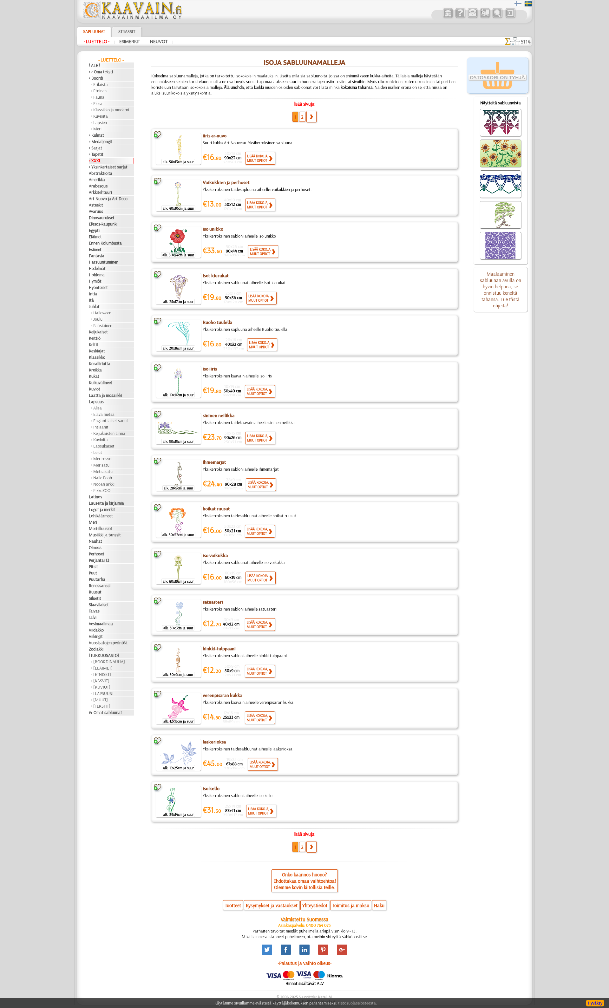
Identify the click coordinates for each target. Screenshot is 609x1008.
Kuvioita (100, 116)
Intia (93, 294)
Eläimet (95, 236)
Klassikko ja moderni (111, 110)
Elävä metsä (104, 414)
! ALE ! (94, 65)
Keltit (93, 344)
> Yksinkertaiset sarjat (108, 167)
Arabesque (98, 186)
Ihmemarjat (214, 462)
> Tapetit (96, 154)
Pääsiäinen (102, 325)
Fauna (98, 97)
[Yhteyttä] (472, 17)
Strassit (126, 31)
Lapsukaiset (104, 446)
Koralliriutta (99, 363)
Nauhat (95, 541)
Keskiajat (97, 351)
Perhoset (96, 554)
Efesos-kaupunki (103, 224)
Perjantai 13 (99, 560)
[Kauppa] (448, 17)
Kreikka (95, 370)
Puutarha (97, 579)
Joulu (97, 319)
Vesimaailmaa (101, 623)
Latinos (95, 497)
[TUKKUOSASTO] (104, 655)
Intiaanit (100, 427)
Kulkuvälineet (100, 382)
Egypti (94, 230)
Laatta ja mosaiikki (105, 395)
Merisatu (101, 465)
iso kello (211, 788)
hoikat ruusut (216, 508)
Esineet (95, 249)
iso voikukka (215, 555)
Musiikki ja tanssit (105, 535)
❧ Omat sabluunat (105, 712)
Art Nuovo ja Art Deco (108, 198)
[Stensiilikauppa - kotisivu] (132, 17)
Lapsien (100, 122)
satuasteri (213, 602)
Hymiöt (95, 281)
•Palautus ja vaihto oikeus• (305, 963)
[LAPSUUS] (103, 693)
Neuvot (159, 41)
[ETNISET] (102, 674)
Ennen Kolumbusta (105, 243)
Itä (91, 300)
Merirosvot (103, 458)
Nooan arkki (104, 484)
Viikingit (96, 636)
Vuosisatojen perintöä (108, 642)
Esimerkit (129, 41)
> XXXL (95, 160)
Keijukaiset (98, 332)
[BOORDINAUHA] (109, 661)
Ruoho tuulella (217, 322)
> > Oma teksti (101, 72)
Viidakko (96, 630)
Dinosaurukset (102, 217)
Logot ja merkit (102, 509)
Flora (97, 103)
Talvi (92, 617)
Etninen (100, 91)
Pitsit (93, 566)
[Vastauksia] (460, 17)
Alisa (97, 408)
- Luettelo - (96, 41)
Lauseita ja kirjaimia (106, 503)
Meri (97, 129)
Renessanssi (99, 585)
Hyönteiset (98, 287)
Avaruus (96, 211)
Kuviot (94, 389)
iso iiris (210, 368)
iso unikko (213, 229)
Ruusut (95, 592)
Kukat (94, 376)
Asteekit (96, 205)
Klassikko (97, 357)
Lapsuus (96, 401)
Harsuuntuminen (103, 262)
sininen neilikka (218, 415)
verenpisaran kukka (222, 695)
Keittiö (95, 338)
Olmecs (95, 547)
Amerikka (97, 179)
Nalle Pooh (102, 478)
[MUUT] (100, 700)
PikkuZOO (101, 490)
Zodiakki (96, 649)
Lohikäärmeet (101, 516)
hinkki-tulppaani (219, 648)
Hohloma (97, 275)
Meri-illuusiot (100, 528)
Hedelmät (97, 268)
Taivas (94, 611)
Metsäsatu (103, 471)
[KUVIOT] (101, 687)
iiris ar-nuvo (214, 135)
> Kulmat (96, 135)
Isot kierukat (216, 275)
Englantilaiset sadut (110, 420)
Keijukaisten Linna (109, 433)
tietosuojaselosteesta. (357, 1003)
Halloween (102, 313)
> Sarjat (95, 148)
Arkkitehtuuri (100, 192)
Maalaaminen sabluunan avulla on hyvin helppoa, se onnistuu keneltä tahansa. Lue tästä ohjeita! (500, 290)
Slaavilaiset (99, 604)
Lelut (97, 452)
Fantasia (96, 256)
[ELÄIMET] (103, 668)
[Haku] (497, 17)
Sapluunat (94, 31)
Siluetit (95, 598)
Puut (93, 573)
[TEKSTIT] (101, 706)
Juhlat (94, 306)
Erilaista (100, 84)
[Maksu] (485, 17)
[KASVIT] (101, 681)
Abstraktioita (100, 173)
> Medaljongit (100, 141)
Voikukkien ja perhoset (226, 182)
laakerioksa (214, 741)
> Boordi (96, 78)
